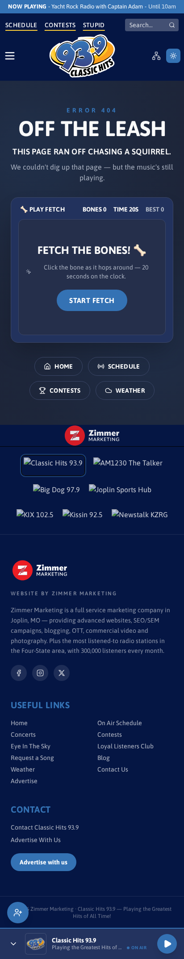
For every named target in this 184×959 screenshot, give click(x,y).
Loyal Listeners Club (125, 746)
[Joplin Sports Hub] (120, 492)
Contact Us (112, 769)
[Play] (167, 944)
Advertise (24, 781)
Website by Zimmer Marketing (64, 593)
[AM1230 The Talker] (128, 465)
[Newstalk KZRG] (140, 517)
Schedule (21, 25)
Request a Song (32, 757)
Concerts (23, 734)
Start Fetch (91, 300)
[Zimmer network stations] (156, 56)
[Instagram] (40, 673)
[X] (62, 673)
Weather (130, 390)
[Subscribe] (18, 912)
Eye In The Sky (30, 746)
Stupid (94, 25)
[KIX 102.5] (35, 517)
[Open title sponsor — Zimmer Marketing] (92, 435)
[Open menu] (10, 56)
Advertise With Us (36, 839)
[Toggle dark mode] (173, 56)
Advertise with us (43, 862)
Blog (103, 757)
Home (63, 366)
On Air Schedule (119, 723)
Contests (60, 25)
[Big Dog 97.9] (56, 492)
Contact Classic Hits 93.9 (45, 827)
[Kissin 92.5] (83, 517)
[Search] (172, 25)
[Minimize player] (13, 944)
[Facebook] (19, 673)
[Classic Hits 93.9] (82, 56)
